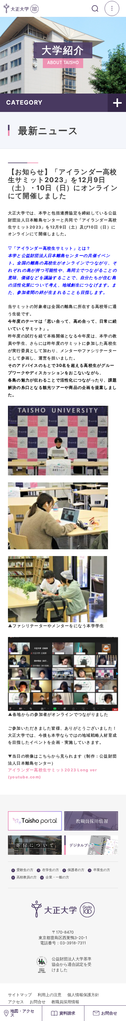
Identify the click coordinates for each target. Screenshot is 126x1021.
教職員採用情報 (65, 1002)
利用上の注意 (49, 994)
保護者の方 (76, 870)
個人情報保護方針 (83, 994)
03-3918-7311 (73, 943)
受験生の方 (25, 870)
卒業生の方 (101, 870)
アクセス (16, 1002)
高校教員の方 (27, 877)
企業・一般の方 (57, 877)
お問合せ (38, 1002)
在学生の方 (50, 870)
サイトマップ (20, 994)
